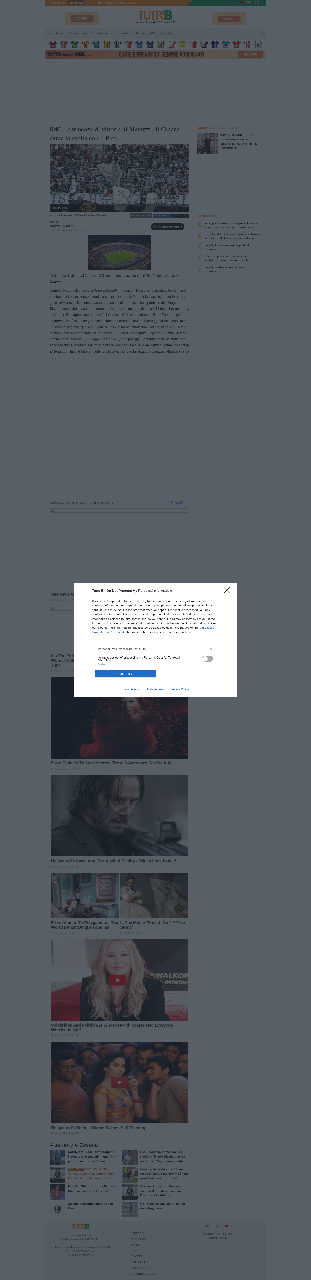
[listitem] (155, 649)
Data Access (155, 689)
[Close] (228, 591)
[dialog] (155, 640)
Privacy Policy (179, 689)
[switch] (207, 659)
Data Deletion (131, 689)
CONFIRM (125, 673)
